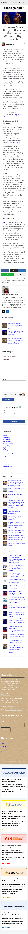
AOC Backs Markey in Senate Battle (12, 918)
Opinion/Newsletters (8, 443)
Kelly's (5, 222)
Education (5, 460)
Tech (4, 462)
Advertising (4, 749)
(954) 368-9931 (10, 708)
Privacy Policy (4, 2)
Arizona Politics (6, 437)
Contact (15, 2)
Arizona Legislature (7, 466)
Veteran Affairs (6, 464)
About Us (3, 746)
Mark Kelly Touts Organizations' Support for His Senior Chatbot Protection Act (16, 332)
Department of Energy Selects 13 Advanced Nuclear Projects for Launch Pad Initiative (13, 852)
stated (12, 74)
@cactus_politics (10, 706)
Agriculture (5, 452)
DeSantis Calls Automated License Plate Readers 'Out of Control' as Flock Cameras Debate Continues (13, 823)
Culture (4, 458)
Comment (5, 359)
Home (3, 279)
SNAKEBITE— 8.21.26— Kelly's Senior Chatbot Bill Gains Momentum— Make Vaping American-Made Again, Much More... (15, 325)
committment (17, 142)
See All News (6, 796)
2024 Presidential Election (9, 454)
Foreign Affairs (6, 456)
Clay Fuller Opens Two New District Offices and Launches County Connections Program (12, 891)
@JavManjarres (5, 695)
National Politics (7, 441)
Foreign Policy (6, 445)
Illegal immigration (7, 448)
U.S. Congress (6, 439)
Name (4, 379)
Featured (5, 435)
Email (4, 386)
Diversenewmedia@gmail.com (13, 710)
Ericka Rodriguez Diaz (10, 43)
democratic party (11, 279)
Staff (11, 2)
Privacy (3, 751)
